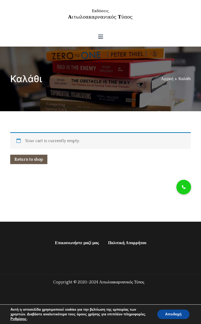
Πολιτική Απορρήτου (127, 243)
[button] (183, 187)
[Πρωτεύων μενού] (100, 36)
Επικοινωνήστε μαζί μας (77, 243)
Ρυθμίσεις (18, 319)
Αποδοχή (173, 314)
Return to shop (28, 159)
